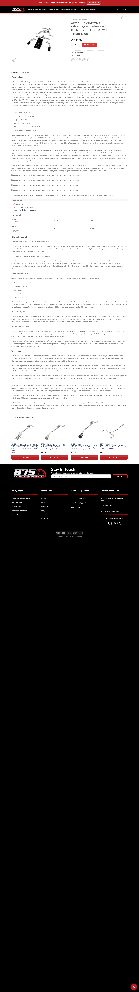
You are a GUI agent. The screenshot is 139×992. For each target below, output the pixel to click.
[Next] (127, 442)
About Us (82, 9)
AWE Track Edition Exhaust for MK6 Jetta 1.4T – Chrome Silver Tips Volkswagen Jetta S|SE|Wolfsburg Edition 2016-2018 (54, 447)
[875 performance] (18, 9)
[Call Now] (134, 987)
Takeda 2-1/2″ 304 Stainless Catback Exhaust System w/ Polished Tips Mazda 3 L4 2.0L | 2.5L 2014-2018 (113, 447)
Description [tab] (16, 72)
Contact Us (90, 9)
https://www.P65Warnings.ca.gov (25, 210)
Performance (66, 9)
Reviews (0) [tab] (26, 72)
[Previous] (11, 442)
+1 (107, 506)
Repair (44, 9)
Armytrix (77, 55)
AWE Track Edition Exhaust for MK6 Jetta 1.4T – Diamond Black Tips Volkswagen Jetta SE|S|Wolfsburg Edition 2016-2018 (84, 447)
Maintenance (54, 9)
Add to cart (89, 45)
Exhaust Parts (75, 19)
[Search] (111, 9)
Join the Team (94, 3)
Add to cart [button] (25, 457)
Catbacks (84, 19)
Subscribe (120, 476)
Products (37, 9)
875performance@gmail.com (111, 511)
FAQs (76, 9)
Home (30, 9)
